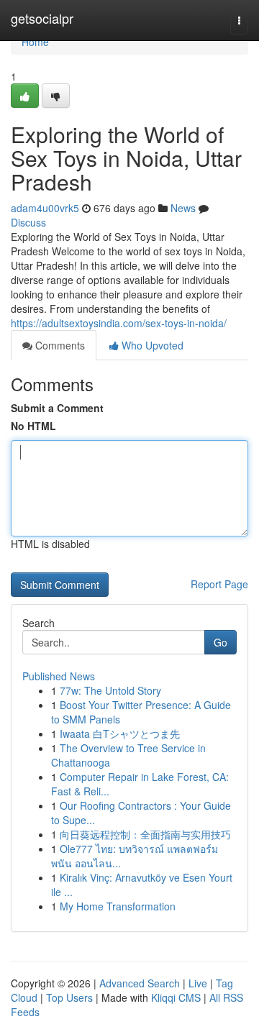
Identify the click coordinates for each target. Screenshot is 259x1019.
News (183, 208)
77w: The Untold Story (110, 690)
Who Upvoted (151, 345)
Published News (58, 676)
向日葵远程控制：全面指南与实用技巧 (145, 834)
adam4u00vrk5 (45, 208)
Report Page (219, 584)
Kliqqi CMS (176, 997)
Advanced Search (139, 983)
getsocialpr (42, 18)
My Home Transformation (118, 906)
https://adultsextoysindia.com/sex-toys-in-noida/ (119, 323)
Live (197, 983)
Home (35, 42)
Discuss (28, 222)
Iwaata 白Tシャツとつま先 (120, 733)
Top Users (69, 997)
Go (220, 642)
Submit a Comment (57, 408)
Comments (58, 345)
